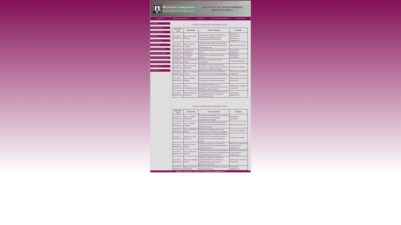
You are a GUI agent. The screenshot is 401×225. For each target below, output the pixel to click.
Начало (160, 18)
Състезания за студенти (159, 62)
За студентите (156, 40)
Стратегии (155, 70)
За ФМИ (154, 23)
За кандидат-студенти (159, 53)
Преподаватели (180, 18)
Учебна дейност (157, 28)
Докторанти (155, 45)
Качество (154, 36)
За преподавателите (158, 49)
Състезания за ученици (159, 57)
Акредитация (156, 66)
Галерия (200, 18)
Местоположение (220, 18)
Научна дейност (157, 32)
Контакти (240, 18)
